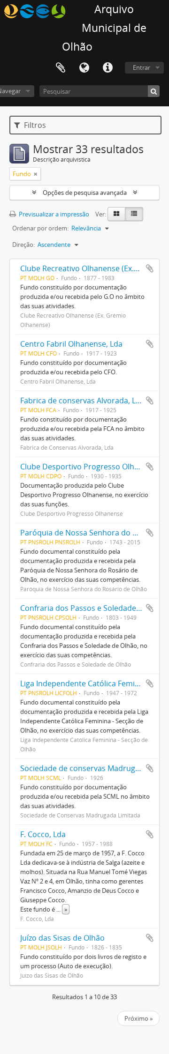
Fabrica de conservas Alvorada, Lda (82, 400)
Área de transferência (60, 68)
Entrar (141, 67)
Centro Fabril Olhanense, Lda (71, 344)
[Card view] (116, 214)
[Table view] (134, 214)
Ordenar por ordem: (40, 228)
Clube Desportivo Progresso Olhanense (90, 466)
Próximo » (138, 1018)
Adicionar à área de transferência (149, 268)
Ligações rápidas (107, 68)
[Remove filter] (36, 173)
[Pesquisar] (154, 91)
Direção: (23, 244)
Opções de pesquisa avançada (84, 192)
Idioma (84, 68)
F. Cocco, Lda (43, 834)
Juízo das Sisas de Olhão (62, 938)
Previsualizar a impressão (53, 214)
